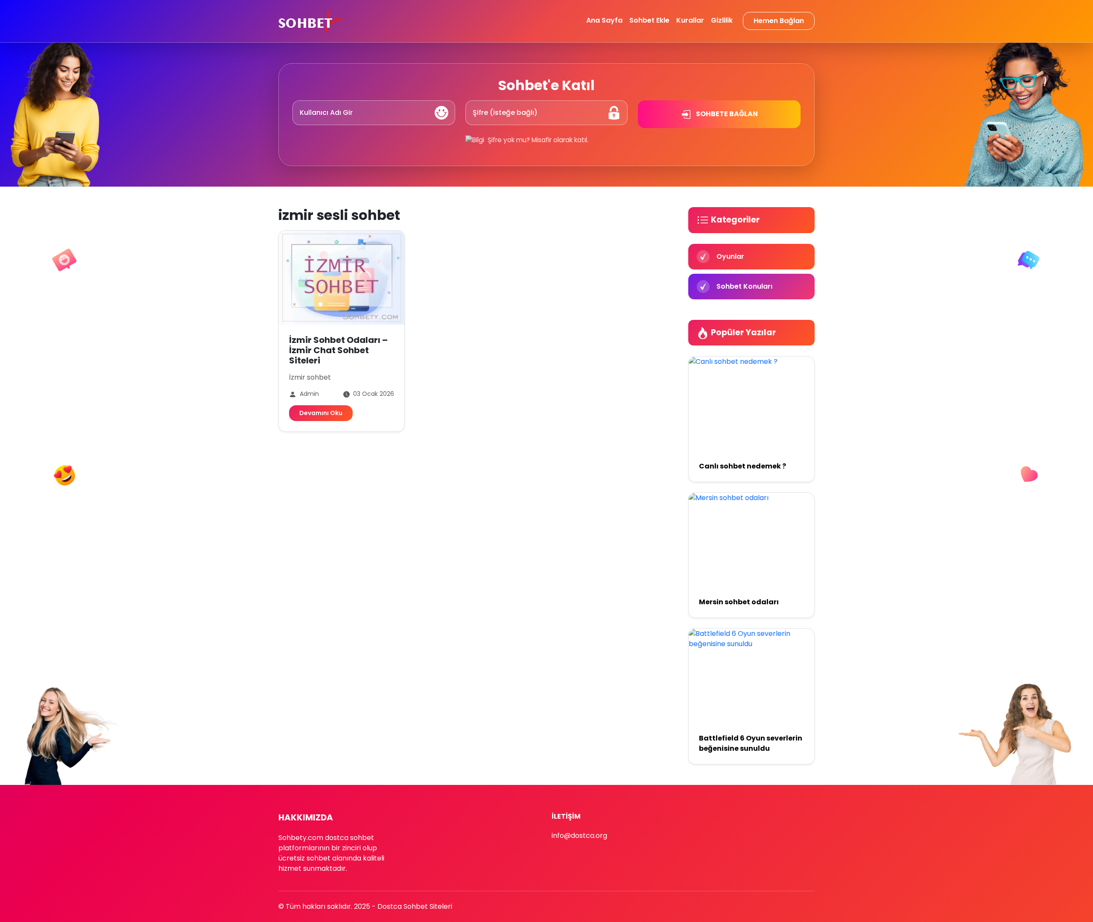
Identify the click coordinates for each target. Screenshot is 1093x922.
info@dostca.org (579, 835)
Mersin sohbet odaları (739, 602)
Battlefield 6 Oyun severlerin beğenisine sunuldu (750, 743)
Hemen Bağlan (779, 21)
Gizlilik (722, 20)
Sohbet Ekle (649, 20)
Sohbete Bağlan (726, 114)
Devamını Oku (320, 413)
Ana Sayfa (604, 20)
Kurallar (690, 20)
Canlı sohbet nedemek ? (742, 466)
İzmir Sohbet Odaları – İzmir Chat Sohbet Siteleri (338, 350)
